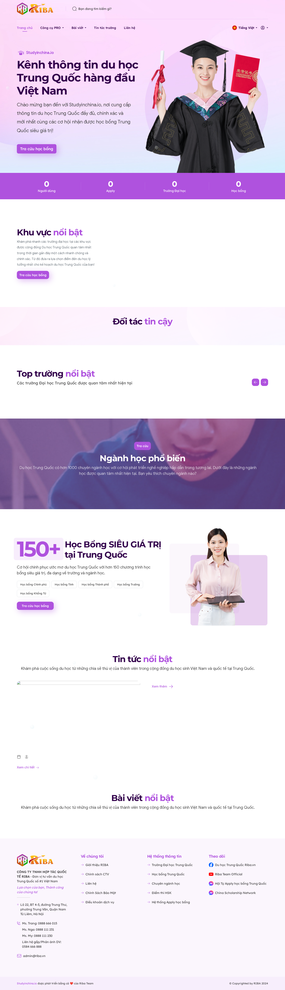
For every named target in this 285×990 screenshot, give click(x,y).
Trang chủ (25, 28)
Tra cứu (142, 446)
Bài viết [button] (77, 28)
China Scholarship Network (235, 893)
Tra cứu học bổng (36, 148)
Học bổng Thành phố (95, 584)
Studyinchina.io (27, 983)
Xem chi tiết (26, 767)
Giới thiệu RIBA (97, 865)
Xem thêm (159, 686)
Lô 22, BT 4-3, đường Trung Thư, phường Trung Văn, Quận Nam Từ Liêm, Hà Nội (43, 909)
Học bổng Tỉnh (64, 584)
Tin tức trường (105, 28)
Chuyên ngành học (166, 883)
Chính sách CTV (97, 874)
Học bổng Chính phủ (33, 584)
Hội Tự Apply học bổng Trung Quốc (241, 883)
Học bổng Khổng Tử (33, 593)
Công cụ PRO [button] (50, 28)
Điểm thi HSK (162, 893)
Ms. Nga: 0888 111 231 (38, 929)
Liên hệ (129, 28)
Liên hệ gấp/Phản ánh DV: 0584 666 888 (41, 944)
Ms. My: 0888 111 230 (37, 936)
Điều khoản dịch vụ (100, 902)
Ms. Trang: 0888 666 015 (39, 923)
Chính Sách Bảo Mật (101, 893)
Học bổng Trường (128, 584)
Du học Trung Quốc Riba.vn (235, 865)
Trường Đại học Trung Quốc (172, 865)
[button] (244, 27)
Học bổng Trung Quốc (168, 874)
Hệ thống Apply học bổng (171, 902)
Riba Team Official (228, 874)
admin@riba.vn (34, 956)
